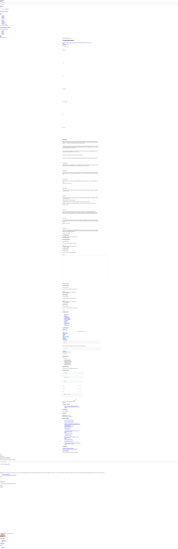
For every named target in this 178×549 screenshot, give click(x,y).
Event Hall (70, 448)
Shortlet (72, 426)
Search (1, 5)
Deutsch (3, 18)
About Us (3, 20)
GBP (3, 547)
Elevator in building (67, 319)
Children (64, 388)
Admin (64, 415)
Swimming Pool (66, 325)
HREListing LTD (3, 533)
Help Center (3, 22)
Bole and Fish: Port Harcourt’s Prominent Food (9, 483)
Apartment (66, 426)
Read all (1, 485)
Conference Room (67, 317)
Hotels (65, 38)
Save (0, 35)
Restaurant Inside (66, 323)
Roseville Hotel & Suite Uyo (68, 441)
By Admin (66, 44)
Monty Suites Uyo (67, 428)
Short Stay (69, 426)
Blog (2, 541)
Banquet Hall (66, 314)
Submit (74, 400)
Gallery (3, 30)
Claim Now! (70, 416)
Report (5, 37)
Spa (65, 324)
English (3, 15)
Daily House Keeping (67, 318)
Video (3, 32)
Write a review (2, 37)
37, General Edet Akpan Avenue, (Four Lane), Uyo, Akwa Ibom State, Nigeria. (72, 431)
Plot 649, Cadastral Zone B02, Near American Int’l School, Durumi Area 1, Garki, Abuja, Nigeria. (77, 42)
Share (1, 36)
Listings (3, 21)
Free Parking (66, 320)
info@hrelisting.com (7, 474)
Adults (64, 385)
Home (3, 19)
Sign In (1, 13)
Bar (64, 315)
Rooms (3, 33)
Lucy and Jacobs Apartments (69, 421)
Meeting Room (66, 322)
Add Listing (2, 6)
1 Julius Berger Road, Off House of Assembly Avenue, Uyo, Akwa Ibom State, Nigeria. (72, 443)
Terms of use (4, 540)
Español (3, 17)
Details (3, 31)
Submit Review (65, 353)
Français (3, 16)
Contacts (3, 23)
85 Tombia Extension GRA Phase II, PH (10, 475)
